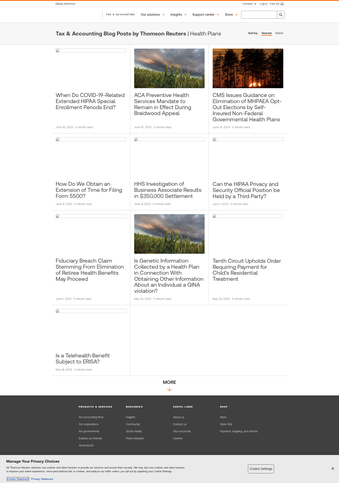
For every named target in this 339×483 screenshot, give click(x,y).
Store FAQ (226, 424)
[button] (153, 14)
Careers (178, 438)
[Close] (332, 468)
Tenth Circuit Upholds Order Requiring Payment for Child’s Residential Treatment (247, 270)
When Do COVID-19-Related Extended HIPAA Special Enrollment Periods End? (90, 101)
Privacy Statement (41, 479)
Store (223, 417)
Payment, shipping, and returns (239, 431)
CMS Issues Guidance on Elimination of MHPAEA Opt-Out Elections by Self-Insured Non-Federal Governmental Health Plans (247, 107)
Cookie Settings (261, 468)
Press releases (135, 438)
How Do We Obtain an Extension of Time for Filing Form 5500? (89, 190)
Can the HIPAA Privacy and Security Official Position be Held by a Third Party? (246, 190)
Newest (267, 33)
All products (86, 445)
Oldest (279, 33)
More (169, 382)
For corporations (88, 424)
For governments (89, 431)
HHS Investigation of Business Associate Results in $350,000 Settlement (167, 190)
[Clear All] (273, 14)
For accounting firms (91, 417)
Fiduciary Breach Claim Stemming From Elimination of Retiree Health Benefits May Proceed (90, 269)
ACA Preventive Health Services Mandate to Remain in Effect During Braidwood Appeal (162, 104)
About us (178, 417)
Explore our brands (90, 438)
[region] (169, 469)
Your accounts (182, 431)
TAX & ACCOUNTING (120, 14)
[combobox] (263, 15)
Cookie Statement (18, 479)
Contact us (180, 424)
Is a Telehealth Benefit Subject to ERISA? (83, 358)
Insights (130, 417)
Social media (134, 431)
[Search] (281, 14)
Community (133, 424)
